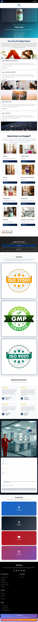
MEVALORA (5, 219)
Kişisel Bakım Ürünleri (4, 582)
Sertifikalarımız (3, 595)
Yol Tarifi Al (3, 598)
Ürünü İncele (19, 33)
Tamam (19, 619)
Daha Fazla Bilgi (4, 67)
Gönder (19, 489)
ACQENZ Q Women (25, 156)
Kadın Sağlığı (3, 580)
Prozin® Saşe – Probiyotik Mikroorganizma (28, 219)
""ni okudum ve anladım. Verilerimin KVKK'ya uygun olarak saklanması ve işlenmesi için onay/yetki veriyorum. (19, 482)
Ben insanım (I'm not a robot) (9, 485)
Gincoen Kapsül (24, 198)
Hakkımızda (3, 593)
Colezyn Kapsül (6, 198)
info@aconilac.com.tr (6, 608)
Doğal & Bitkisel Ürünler (5, 584)
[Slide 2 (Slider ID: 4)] (19, 36)
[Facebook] (14, 571)
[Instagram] (19, 571)
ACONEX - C (5, 156)
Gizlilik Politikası (6, 481)
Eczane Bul (22, 577)
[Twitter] (17, 571)
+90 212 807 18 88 (5, 607)
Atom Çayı (5, 177)
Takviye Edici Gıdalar (4, 577)
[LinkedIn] (21, 571)
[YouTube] (24, 571)
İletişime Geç (19, 249)
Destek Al (19, 245)
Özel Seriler (3, 586)
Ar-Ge (2, 596)
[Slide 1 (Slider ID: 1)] (18, 36)
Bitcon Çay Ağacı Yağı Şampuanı (27, 177)
